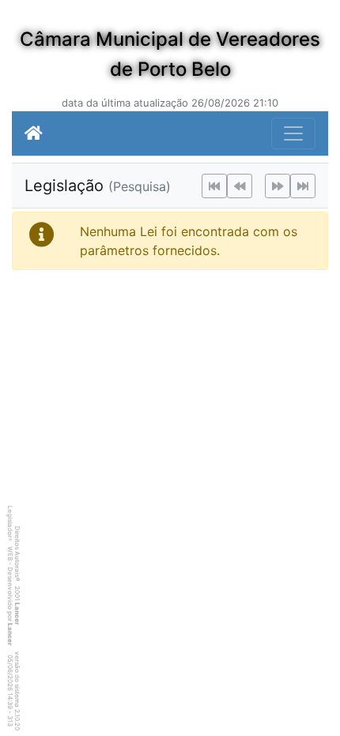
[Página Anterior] (239, 186)
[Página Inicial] (34, 133)
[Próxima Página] (277, 186)
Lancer (17, 614)
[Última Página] (302, 186)
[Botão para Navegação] (293, 133)
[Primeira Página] (214, 186)
